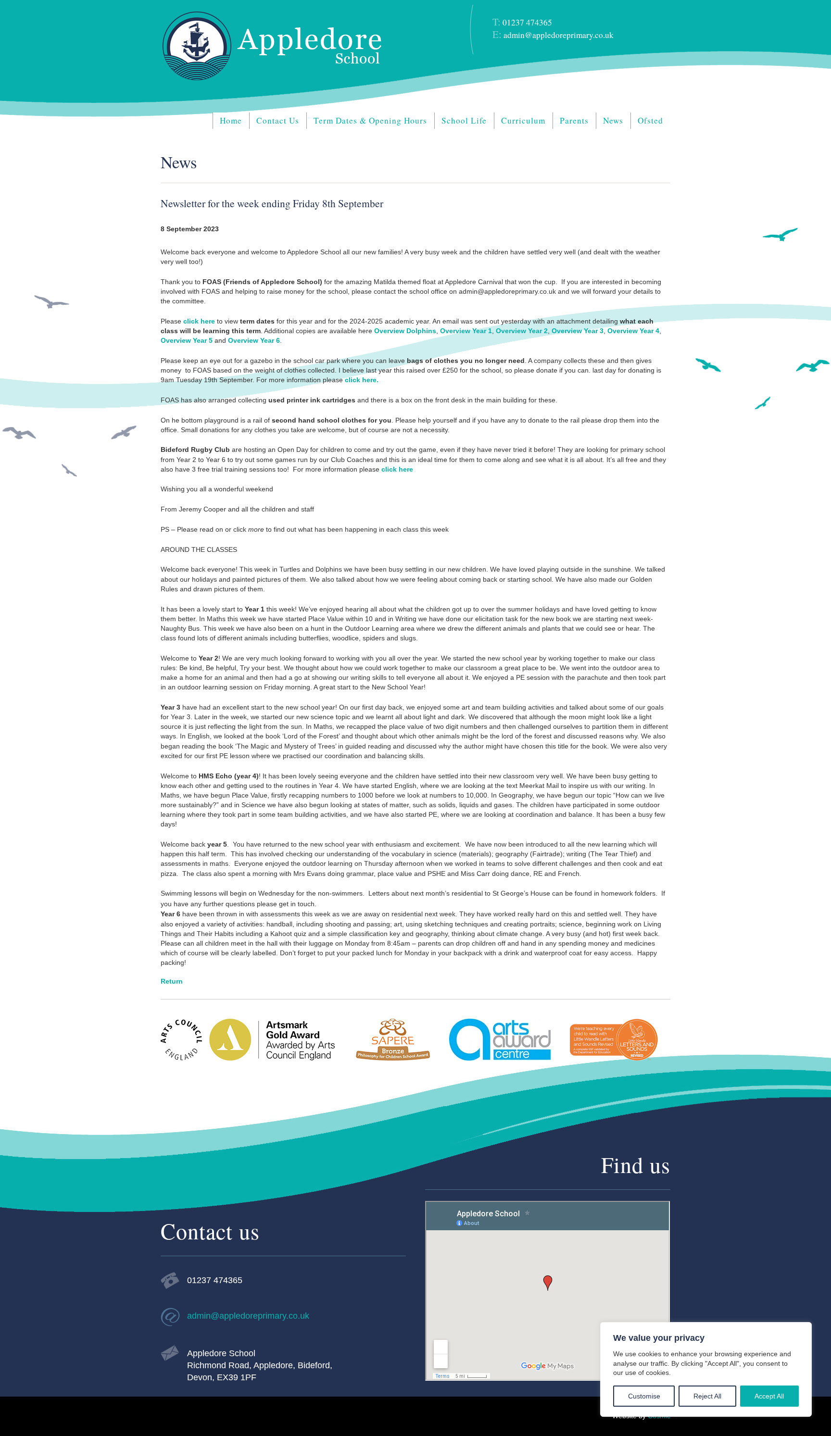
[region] (706, 1369)
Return (172, 981)
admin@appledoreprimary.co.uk (559, 34)
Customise (644, 1396)
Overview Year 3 (578, 331)
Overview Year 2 (522, 331)
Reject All (707, 1396)
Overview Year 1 (466, 331)
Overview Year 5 (187, 340)
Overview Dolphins (405, 331)
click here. (361, 380)
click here (198, 321)
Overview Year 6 (254, 340)
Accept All (769, 1396)
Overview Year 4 (633, 331)
